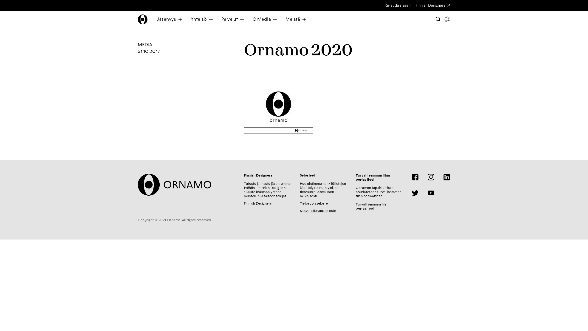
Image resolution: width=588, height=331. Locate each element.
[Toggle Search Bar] (438, 19)
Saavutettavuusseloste (318, 211)
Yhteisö (199, 19)
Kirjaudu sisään (397, 5)
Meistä (293, 19)
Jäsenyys (166, 19)
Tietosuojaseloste (314, 203)
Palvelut (229, 19)
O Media (262, 19)
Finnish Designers (430, 5)
